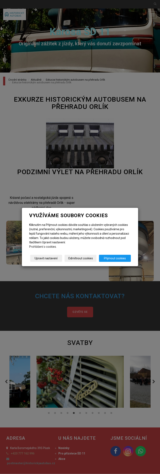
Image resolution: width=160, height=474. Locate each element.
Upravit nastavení (46, 258)
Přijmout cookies (115, 258)
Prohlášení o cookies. (43, 246)
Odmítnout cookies (80, 258)
